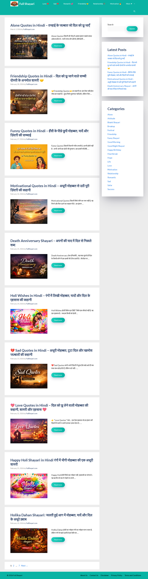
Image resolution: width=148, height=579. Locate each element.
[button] (134, 11)
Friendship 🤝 (83, 4)
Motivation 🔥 (115, 4)
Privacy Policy (116, 575)
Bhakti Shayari (114, 122)
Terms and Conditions (133, 575)
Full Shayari (26, 3)
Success (111, 189)
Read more (58, 46)
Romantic (112, 177)
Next (24, 565)
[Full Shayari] (14, 4)
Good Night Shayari (116, 146)
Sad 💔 (56, 4)
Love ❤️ (46, 4)
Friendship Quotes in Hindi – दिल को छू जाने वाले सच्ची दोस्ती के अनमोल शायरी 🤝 (122, 65)
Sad (109, 181)
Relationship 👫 (99, 4)
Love (110, 165)
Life (109, 162)
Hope (110, 158)
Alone (110, 114)
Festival (111, 130)
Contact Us (94, 575)
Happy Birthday (114, 150)
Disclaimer (105, 575)
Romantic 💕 (68, 4)
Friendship (112, 134)
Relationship (113, 173)
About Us (83, 575)
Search (110, 24)
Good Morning (114, 142)
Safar (110, 185)
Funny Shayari (113, 138)
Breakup (111, 126)
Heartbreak (113, 154)
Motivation (112, 169)
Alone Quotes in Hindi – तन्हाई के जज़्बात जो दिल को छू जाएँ (50, 25)
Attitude (111, 118)
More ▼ (129, 4)
